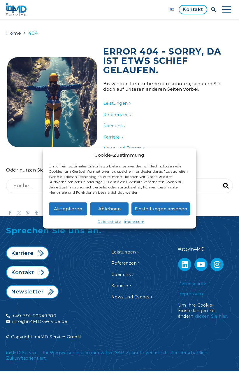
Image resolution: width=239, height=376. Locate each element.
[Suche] (226, 186)
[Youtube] (201, 264)
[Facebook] (10, 213)
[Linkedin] (184, 264)
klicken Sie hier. (211, 316)
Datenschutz (109, 221)
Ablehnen (109, 208)
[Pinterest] (27, 213)
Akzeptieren (68, 208)
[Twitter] (19, 213)
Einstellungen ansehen (161, 208)
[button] (213, 9)
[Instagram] (217, 264)
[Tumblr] (36, 213)
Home (13, 33)
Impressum (134, 221)
